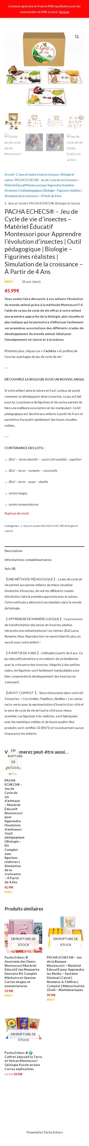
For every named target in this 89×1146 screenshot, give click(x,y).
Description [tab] (13, 551)
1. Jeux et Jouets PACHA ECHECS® (29, 203)
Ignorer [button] (64, 12)
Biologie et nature (67, 203)
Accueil (9, 174)
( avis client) (31, 282)
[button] (77, 37)
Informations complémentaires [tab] (28, 560)
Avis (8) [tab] (10, 568)
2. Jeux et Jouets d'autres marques (37, 174)
